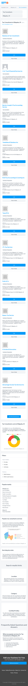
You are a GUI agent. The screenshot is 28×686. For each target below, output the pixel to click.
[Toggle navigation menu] (26, 2)
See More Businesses (14, 416)
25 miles (6, 462)
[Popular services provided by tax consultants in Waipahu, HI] (14, 535)
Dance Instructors (6, 492)
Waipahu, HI (13, 7)
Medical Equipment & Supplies (9, 496)
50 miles (6, 464)
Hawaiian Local (4, 7)
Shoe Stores (5, 507)
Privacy (16, 672)
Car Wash (4, 499)
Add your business (14, 663)
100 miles (6, 467)
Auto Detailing (5, 490)
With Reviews (7, 474)
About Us (17, 670)
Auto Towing (5, 503)
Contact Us (23, 670)
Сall (14, 55)
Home (3, 670)
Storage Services (6, 505)
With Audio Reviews (8, 476)
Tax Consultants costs (7, 24)
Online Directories (10, 670)
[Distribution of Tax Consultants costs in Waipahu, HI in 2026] (14, 440)
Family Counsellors (6, 494)
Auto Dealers (5, 501)
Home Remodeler (6, 511)
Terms (12, 672)
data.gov (11, 428)
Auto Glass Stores (6, 497)
